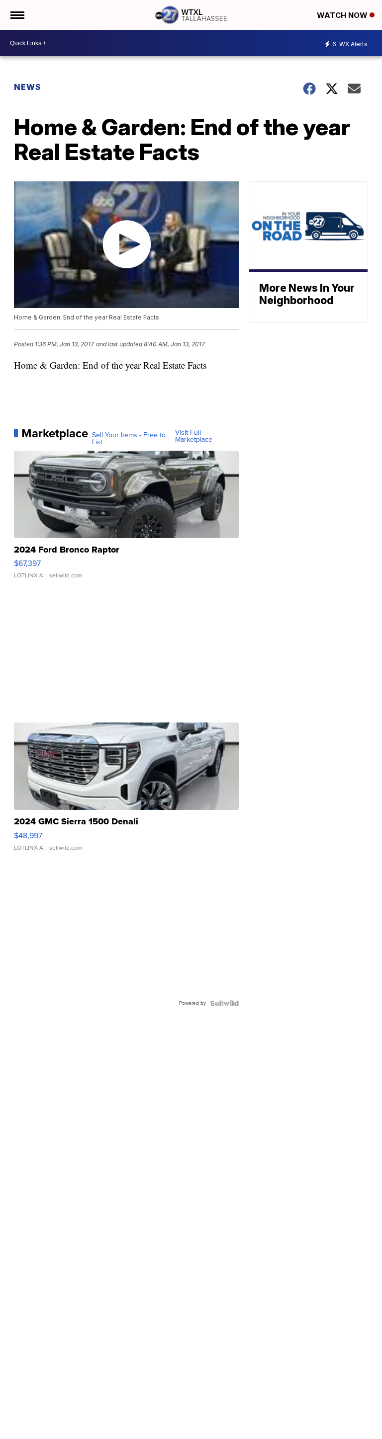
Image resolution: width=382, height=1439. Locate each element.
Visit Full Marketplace (193, 436)
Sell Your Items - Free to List (129, 439)
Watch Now (343, 15)
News (27, 87)
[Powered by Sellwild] (224, 1003)
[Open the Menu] (16, 15)
